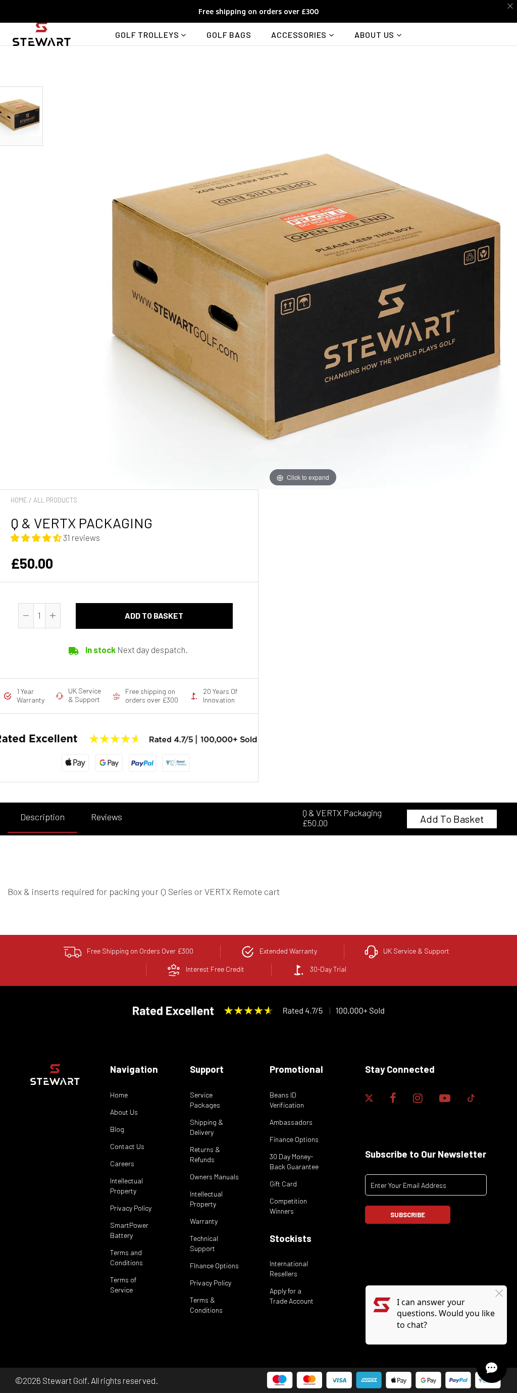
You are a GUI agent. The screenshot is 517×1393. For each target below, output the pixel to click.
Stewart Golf (64, 1380)
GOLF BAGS (228, 34)
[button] (37, 537)
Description (42, 816)
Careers (122, 1163)
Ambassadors (291, 1122)
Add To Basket (452, 819)
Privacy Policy (130, 1208)
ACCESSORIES (300, 34)
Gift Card (283, 1183)
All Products (55, 500)
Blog (117, 1129)
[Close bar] (510, 6)
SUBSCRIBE (407, 1215)
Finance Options (294, 1139)
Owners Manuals (214, 1176)
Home (19, 500)
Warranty (204, 1221)
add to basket (154, 615)
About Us (124, 1112)
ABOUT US (375, 34)
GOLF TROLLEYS (148, 34)
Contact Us (127, 1146)
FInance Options (214, 1265)
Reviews (106, 816)
